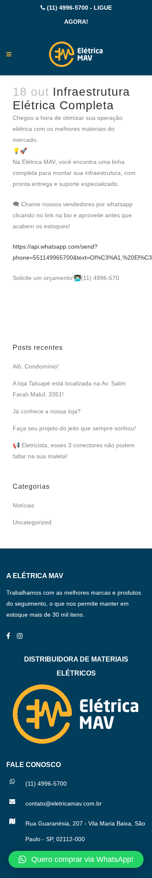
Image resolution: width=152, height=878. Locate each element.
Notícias (23, 505)
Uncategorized (32, 522)
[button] (76, 859)
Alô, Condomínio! (36, 366)
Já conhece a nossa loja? (47, 411)
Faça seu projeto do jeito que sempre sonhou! (74, 428)
